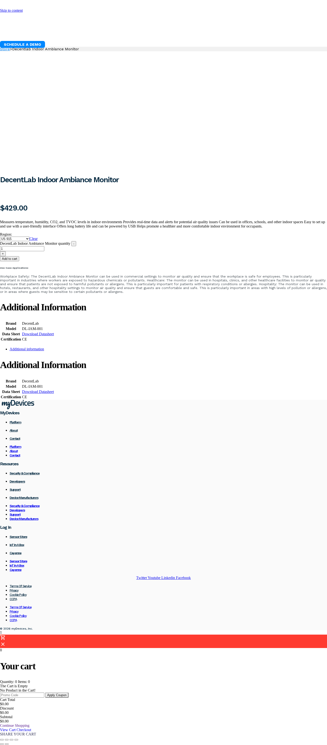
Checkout (24, 730)
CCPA (13, 599)
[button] (22, 44)
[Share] (11, 739)
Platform (57, 32)
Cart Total (7, 700)
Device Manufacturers (24, 498)
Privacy (14, 590)
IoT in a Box (17, 545)
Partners (183, 32)
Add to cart (9, 259)
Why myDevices (21, 32)
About (13, 430)
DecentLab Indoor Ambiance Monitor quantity (35, 243)
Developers (17, 481)
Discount (7, 708)
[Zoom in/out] (2, 739)
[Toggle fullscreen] (7, 739)
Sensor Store (18, 537)
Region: (6, 234)
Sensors (84, 32)
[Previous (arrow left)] (2, 744)
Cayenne (15, 553)
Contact (15, 438)
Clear (33, 239)
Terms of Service (20, 586)
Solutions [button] (112, 32)
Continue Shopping (14, 725)
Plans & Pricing (148, 32)
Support (15, 489)
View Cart (8, 730)
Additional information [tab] (27, 349)
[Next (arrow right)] (7, 744)
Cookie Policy (18, 595)
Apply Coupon (57, 695)
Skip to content (11, 10)
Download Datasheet (38, 334)
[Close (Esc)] (16, 739)
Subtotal (6, 717)
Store (5, 49)
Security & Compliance (24, 473)
